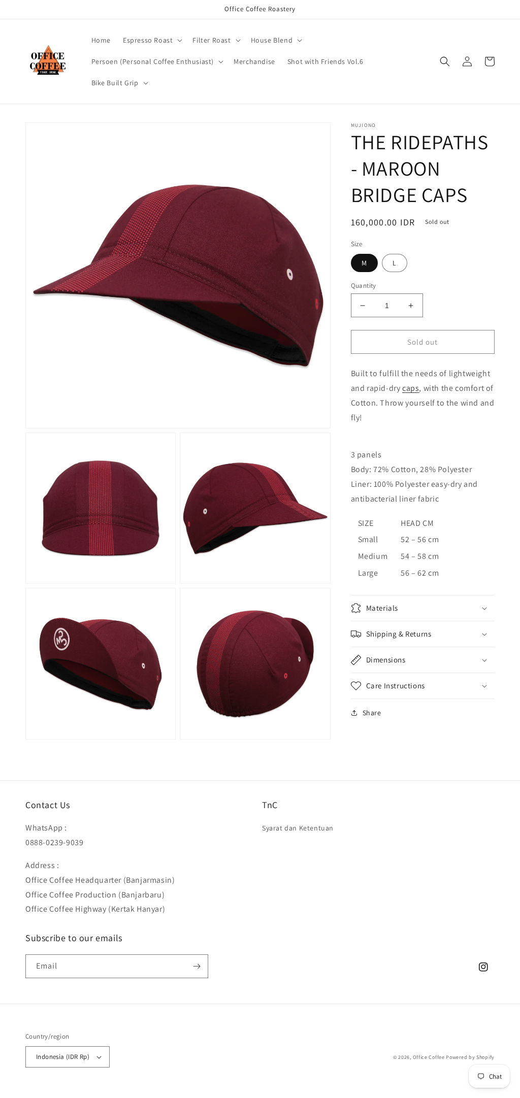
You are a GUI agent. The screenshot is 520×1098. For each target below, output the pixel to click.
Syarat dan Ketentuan (298, 828)
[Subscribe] (196, 966)
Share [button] (372, 712)
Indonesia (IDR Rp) (62, 1056)
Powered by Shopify (470, 1057)
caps (410, 388)
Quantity (363, 285)
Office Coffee (429, 1057)
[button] (151, 40)
